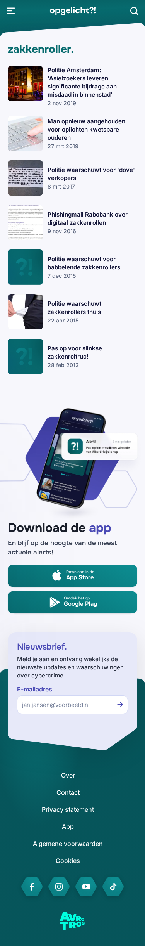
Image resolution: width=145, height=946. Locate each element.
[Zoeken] (134, 11)
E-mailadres (34, 689)
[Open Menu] (11, 11)
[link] (72, 11)
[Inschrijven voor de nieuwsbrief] (120, 704)
